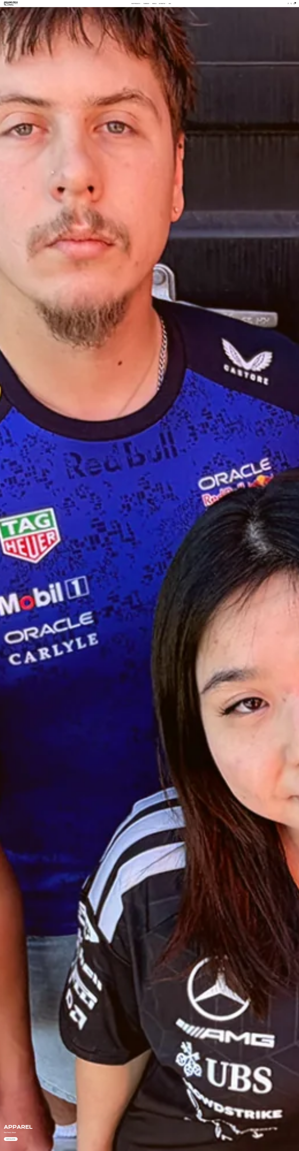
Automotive (162, 3)
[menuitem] (136, 3)
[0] (294, 3)
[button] (11, 1139)
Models (154, 3)
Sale (170, 3)
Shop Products (135, 3)
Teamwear (146, 3)
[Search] (291, 3)
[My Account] (288, 3)
